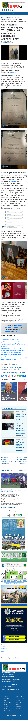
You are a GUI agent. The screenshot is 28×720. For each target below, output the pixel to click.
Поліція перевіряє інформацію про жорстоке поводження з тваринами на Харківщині (13, 344)
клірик (19, 367)
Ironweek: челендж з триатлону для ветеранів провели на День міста (12, 504)
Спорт (5, 704)
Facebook (18, 325)
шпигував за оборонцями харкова (13, 373)
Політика (6, 698)
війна (14, 367)
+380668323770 (9, 686)
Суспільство (7, 17)
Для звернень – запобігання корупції (20, 698)
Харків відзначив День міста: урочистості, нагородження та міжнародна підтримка (10, 495)
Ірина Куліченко (9, 42)
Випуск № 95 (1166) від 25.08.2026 (14, 549)
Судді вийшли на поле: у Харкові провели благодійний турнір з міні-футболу (12, 500)
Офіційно (6, 706)
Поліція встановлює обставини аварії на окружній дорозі (6, 461)
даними (13, 181)
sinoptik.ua (18, 658)
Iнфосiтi (13, 72)
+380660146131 (9, 675)
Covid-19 (5, 700)
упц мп (18, 371)
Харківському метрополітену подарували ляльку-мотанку (21, 416)
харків (23, 371)
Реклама (18, 706)
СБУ (17, 369)
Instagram (16, 327)
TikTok (15, 331)
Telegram (8, 327)
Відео (5, 708)
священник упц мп (8, 371)
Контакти (19, 708)
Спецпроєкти (7, 710)
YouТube (8, 331)
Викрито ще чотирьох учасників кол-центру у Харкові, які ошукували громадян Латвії (12, 354)
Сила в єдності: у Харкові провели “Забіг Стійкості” (13, 491)
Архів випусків (22, 470)
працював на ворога (8, 369)
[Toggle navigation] (14, 13)
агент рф (8, 367)
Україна (5, 696)
